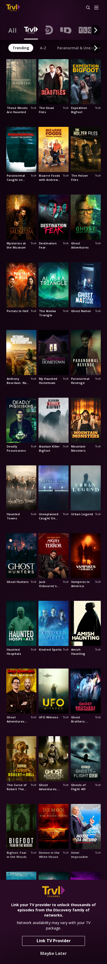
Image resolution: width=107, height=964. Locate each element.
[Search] (86, 7)
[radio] (12, 30)
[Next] (95, 30)
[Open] (96, 8)
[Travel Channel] (13, 7)
